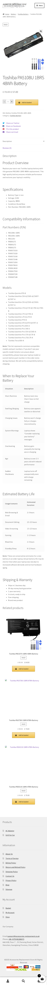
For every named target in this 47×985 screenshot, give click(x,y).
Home (7, 14)
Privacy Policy (11, 880)
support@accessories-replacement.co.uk (23, 936)
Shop (8, 917)
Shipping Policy (12, 872)
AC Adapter (10, 831)
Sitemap (9, 889)
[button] (41, 31)
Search (23, 981)
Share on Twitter (12, 123)
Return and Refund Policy (15, 867)
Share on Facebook (13, 126)
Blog (7, 885)
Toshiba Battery (23, 14)
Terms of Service (12, 858)
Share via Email (12, 132)
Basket (8, 908)
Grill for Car (10, 835)
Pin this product (12, 129)
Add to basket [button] (23, 669)
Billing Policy (11, 863)
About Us (9, 854)
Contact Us (10, 876)
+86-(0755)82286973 (16, 939)
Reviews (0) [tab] (7, 148)
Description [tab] (7, 141)
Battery (13, 14)
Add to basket (27, 102)
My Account (10, 912)
